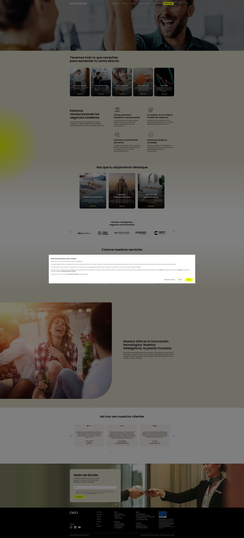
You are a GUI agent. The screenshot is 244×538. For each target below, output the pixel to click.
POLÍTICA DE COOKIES (73, 274)
